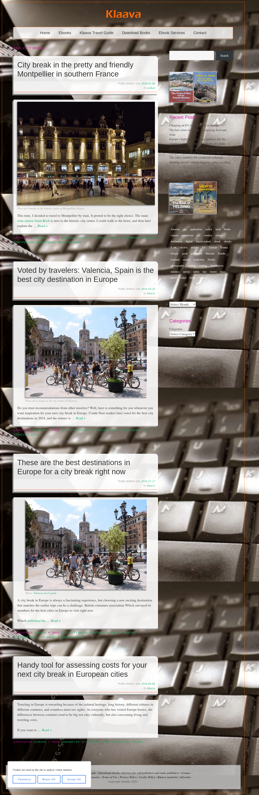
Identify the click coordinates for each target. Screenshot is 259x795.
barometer (70, 742)
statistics (175, 271)
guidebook (196, 253)
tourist (213, 271)
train (61, 242)
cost (105, 742)
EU (204, 247)
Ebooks (65, 33)
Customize (24, 779)
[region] (49, 774)
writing (203, 277)
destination (100, 632)
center (114, 237)
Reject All (48, 779)
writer (192, 277)
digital (189, 241)
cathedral (98, 237)
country (208, 235)
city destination (104, 430)
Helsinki (210, 253)
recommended (25, 637)
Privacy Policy (128, 777)
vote (35, 434)
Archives (174, 299)
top (144, 430)
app (185, 229)
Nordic (211, 259)
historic (149, 237)
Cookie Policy (147, 777)
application (196, 229)
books (227, 229)
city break (131, 237)
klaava (151, 293)
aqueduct (69, 237)
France (40, 237)
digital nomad (203, 241)
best (64, 430)
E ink (174, 247)
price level (120, 742)
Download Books (136, 33)
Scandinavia (216, 265)
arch (83, 237)
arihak (151, 88)
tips (204, 271)
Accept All (74, 779)
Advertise (185, 777)
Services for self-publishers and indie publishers (150, 773)
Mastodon (94, 777)
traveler (21, 434)
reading (203, 265)
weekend (65, 637)
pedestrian (45, 242)
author (208, 229)
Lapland (175, 259)
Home (45, 33)
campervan (187, 235)
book (218, 229)
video (183, 277)
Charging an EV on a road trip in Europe (194, 125)
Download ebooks (109, 773)
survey (186, 271)
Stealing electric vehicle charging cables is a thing (200, 162)
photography (177, 265)
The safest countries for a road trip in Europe (196, 157)
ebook (217, 241)
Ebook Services (172, 33)
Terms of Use (109, 777)
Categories (175, 329)
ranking (129, 632)
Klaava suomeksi (168, 777)
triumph (75, 242)
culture (219, 235)
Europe (40, 430)
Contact (199, 33)
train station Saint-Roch (33, 220)
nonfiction (198, 259)
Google (174, 253)
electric (184, 247)
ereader (195, 247)
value (51, 637)
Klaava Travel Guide (97, 33)
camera (174, 235)
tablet (196, 271)
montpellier (24, 242)
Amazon (175, 229)
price (116, 632)
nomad (186, 259)
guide (185, 253)
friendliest (129, 430)
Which (79, 637)
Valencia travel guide (45, 593)
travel (137, 742)
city (199, 235)
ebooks (227, 241)
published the (37, 620)
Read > (43, 225)
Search (173, 48)
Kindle (221, 253)
